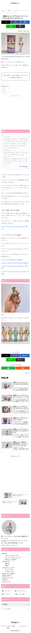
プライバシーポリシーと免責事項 (8, 627)
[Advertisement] (15, 113)
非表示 (6, 86)
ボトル (4, 91)
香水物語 (25, 166)
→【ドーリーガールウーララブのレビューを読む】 (15, 263)
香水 (4, 348)
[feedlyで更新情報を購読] (8, 368)
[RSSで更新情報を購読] (23, 368)
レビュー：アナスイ (11, 348)
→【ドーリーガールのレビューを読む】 (12, 259)
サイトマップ (23, 626)
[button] (20, 26)
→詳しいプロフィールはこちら (9, 545)
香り (3, 89)
